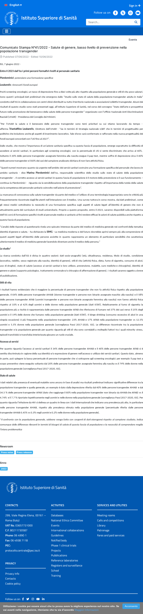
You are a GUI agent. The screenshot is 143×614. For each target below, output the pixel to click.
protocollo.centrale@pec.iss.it (22, 550)
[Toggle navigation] (6, 31)
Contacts (10, 578)
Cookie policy (13, 583)
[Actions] (6, 5)
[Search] (136, 22)
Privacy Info (12, 574)
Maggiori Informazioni (87, 609)
